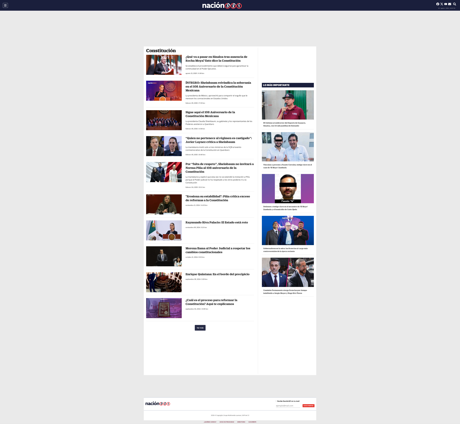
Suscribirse (308, 405)
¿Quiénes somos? (210, 422)
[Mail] (449, 4)
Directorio (241, 422)
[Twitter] (442, 4)
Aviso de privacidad (227, 422)
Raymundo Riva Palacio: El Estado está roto (217, 222)
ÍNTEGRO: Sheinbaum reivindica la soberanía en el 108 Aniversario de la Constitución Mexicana (218, 86)
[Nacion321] (222, 5)
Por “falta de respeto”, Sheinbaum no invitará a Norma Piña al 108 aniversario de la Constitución (220, 167)
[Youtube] (446, 4)
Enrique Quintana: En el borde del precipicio (218, 274)
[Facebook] (438, 4)
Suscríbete (252, 422)
